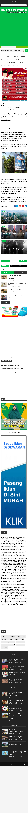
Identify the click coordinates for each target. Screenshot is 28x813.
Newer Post (5, 261)
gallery (23, 636)
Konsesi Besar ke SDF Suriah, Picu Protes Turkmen (13, 551)
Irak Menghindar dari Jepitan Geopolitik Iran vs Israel (13, 603)
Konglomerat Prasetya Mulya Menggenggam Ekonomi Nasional (11, 219)
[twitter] (15, 1)
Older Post (23, 261)
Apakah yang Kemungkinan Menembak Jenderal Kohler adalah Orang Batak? (16, 277)
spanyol (18, 644)
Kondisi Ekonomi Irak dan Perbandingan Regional (14, 578)
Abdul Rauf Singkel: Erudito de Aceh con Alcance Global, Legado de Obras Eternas (16, 744)
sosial (13, 644)
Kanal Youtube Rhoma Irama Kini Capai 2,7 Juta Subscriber (13, 234)
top (2, 647)
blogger (12, 265)
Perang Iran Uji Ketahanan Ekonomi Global (11, 541)
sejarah (20, 50)
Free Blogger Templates (21, 764)
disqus (20, 265)
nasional (3, 642)
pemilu (13, 642)
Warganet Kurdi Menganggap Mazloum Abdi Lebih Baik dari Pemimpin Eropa (13, 569)
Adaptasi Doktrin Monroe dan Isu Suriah (15, 595)
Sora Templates (10, 764)
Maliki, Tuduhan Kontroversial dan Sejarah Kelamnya (14, 577)
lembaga (22, 639)
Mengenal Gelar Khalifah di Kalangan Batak (10, 372)
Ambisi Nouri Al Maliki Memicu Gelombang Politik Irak (13, 580)
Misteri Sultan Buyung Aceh (14, 289)
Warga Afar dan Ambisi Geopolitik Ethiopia (17, 600)
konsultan (16, 639)
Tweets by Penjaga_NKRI (14, 432)
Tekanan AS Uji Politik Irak (7, 589)
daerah (18, 636)
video (6, 647)
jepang (10, 639)
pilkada (18, 642)
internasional (4, 639)
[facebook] (12, 1)
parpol (8, 642)
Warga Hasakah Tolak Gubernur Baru (9, 552)
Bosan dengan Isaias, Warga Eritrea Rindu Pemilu (14, 601)
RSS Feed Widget (11, 357)
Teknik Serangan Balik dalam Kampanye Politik (11, 365)
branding (13, 636)
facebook (3, 265)
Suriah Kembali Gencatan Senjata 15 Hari (14, 587)
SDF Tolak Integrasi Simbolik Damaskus (18, 575)
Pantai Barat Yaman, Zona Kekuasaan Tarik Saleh (12, 604)
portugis (3, 644)
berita (8, 636)
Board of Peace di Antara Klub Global (14, 571)
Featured (20, 272)
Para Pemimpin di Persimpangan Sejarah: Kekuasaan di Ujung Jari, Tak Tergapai (13, 249)
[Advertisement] (14, 30)
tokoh (23, 644)
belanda (3, 636)
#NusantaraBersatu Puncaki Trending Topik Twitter (12, 368)
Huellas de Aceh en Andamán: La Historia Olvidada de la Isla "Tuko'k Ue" (17, 753)
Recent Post (7, 272)
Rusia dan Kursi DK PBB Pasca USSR (9, 572)
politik (16, 65)
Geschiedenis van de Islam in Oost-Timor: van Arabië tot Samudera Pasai (16, 694)
